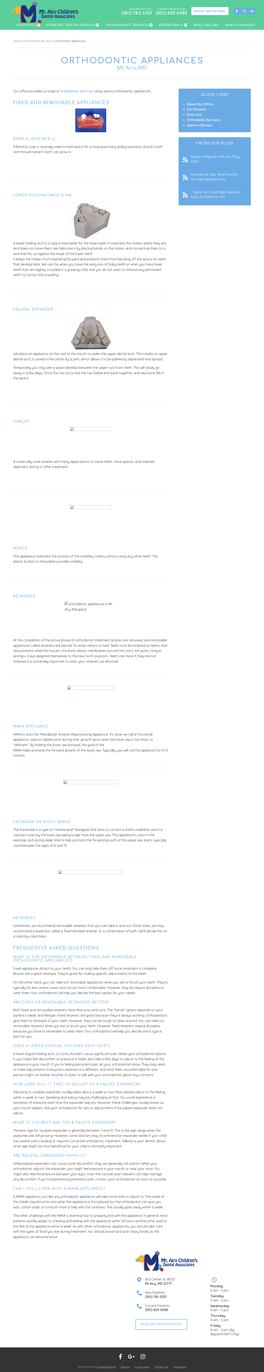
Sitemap (125, 1366)
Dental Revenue (107, 1366)
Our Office (26, 25)
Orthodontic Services (127, 25)
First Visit (194, 115)
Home (17, 41)
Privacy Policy (142, 1366)
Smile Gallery (206, 25)
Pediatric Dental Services (71, 25)
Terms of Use (161, 1366)
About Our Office (200, 104)
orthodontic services (76, 91)
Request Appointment (210, 11)
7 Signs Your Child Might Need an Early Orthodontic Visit (215, 194)
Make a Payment (240, 25)
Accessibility (179, 1366)
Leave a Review (199, 125)
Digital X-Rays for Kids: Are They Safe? (215, 159)
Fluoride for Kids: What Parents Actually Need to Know (214, 176)
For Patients (171, 25)
